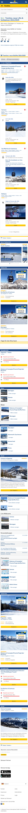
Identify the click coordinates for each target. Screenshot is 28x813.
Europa (2, 70)
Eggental (3, 112)
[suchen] (26, 2)
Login (16, 795)
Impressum (3, 792)
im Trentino (9, 293)
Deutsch (6, 783)
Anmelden (3, 754)
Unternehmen (18, 792)
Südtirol (17, 111)
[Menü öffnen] (2, 2)
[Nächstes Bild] (26, 254)
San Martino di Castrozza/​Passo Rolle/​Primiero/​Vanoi (11, 151)
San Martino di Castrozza (9, 148)
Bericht (13, 365)
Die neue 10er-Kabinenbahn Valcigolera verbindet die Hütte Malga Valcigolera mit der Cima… (15, 164)
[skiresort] (14, 2)
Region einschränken (13, 59)
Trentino (17, 70)
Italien (6, 70)
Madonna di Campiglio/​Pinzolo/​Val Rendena (9, 72)
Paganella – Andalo (6, 352)
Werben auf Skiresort (6, 798)
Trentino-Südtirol (12, 70)
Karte (3, 59)
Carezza (3, 110)
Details (15, 104)
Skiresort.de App (5, 768)
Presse (2, 795)
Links (16, 789)
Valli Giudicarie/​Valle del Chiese (11, 196)
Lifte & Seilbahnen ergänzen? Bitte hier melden (12, 45)
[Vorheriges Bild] (2, 254)
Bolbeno (4, 194)
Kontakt (3, 789)
